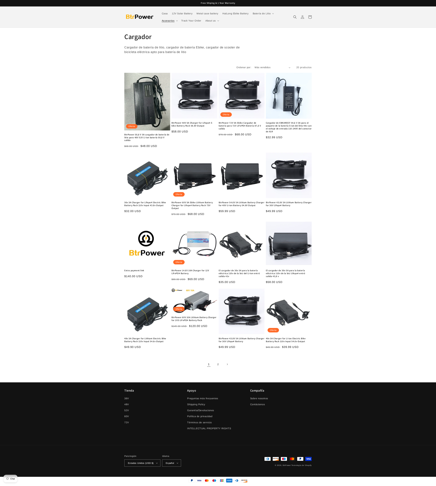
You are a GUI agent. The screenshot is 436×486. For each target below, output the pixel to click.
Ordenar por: (243, 67)
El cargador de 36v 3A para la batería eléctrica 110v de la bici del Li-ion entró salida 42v (239, 273)
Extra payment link (134, 270)
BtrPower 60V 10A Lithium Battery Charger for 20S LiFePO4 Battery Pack (194, 319)
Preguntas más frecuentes (202, 398)
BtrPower (287, 465)
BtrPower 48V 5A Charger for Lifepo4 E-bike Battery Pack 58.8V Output (192, 124)
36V (126, 398)
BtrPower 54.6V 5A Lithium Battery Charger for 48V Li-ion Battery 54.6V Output (241, 204)
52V (126, 410)
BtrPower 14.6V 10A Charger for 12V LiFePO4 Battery (190, 272)
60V (126, 416)
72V (126, 422)
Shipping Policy (196, 404)
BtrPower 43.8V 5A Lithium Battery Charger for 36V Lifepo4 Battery (241, 340)
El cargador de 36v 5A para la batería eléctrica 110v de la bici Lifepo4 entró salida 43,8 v (285, 273)
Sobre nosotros (259, 398)
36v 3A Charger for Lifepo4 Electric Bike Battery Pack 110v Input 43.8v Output (145, 204)
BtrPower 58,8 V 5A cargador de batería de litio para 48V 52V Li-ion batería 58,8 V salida (146, 137)
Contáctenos (257, 404)
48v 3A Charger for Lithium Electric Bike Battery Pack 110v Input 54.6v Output (145, 340)
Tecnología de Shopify (301, 465)
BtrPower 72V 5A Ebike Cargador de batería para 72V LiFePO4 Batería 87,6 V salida (240, 126)
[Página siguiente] (227, 364)
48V (126, 404)
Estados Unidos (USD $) (141, 463)
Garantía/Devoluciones (200, 410)
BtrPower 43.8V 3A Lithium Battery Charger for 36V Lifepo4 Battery (289, 204)
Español (170, 463)
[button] (263, 13)
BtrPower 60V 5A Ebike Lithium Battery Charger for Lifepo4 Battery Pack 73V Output (192, 205)
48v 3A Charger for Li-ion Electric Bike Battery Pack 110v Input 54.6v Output (286, 340)
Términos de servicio (199, 422)
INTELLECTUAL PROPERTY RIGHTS (209, 428)
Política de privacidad (199, 416)
